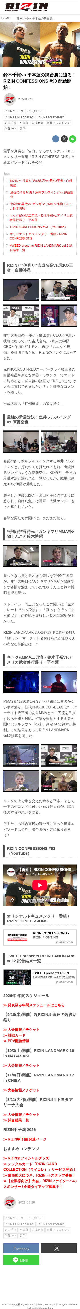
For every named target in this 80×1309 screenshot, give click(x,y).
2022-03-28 (25, 99)
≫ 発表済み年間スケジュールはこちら (34, 1005)
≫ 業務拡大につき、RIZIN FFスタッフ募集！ (39, 1175)
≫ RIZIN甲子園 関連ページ (24, 1139)
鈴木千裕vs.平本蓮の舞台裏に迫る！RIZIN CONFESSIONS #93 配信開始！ (39, 81)
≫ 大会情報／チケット (21, 1029)
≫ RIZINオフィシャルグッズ (26, 1158)
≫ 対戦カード (14, 1035)
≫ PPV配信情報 (16, 1041)
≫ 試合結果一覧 (16, 1120)
